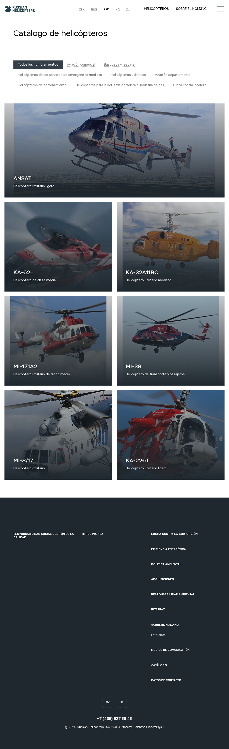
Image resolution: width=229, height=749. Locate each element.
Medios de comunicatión (170, 650)
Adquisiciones (162, 579)
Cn (118, 9)
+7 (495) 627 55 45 (114, 718)
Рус (82, 9)
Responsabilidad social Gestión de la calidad (43, 535)
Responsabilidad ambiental (173, 594)
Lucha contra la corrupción (174, 534)
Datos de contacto (166, 680)
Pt (128, 9)
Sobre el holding (191, 9)
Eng (94, 9)
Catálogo (159, 665)
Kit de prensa (92, 534)
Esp (106, 9)
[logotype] (19, 9)
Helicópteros (156, 9)
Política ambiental (166, 564)
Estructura (158, 635)
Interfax (158, 609)
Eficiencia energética (168, 549)
